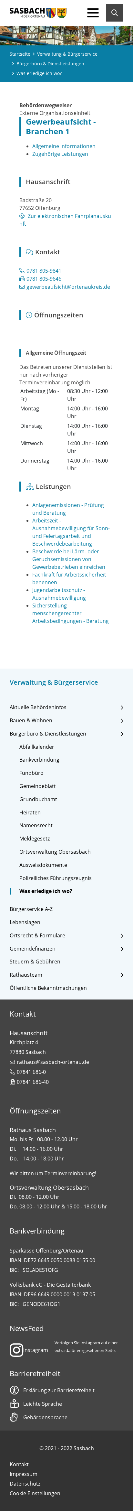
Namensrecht (36, 825)
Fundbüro (31, 773)
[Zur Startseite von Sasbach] (38, 13)
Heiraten (30, 812)
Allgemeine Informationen (64, 146)
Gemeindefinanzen (33, 948)
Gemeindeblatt (37, 786)
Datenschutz (25, 1483)
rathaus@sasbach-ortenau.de (53, 1061)
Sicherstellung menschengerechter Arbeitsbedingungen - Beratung (70, 613)
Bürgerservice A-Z (31, 909)
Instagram (35, 1350)
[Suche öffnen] (114, 13)
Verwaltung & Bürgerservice (67, 54)
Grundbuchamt (38, 799)
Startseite (20, 54)
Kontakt (19, 1464)
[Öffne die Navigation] (93, 13)
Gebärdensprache (45, 1417)
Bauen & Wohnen (31, 720)
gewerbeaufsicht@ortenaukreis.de (68, 286)
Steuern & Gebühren (35, 961)
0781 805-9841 (43, 270)
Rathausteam (26, 974)
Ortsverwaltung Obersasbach (55, 852)
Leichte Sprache (42, 1403)
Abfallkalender (36, 747)
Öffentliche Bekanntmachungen (48, 988)
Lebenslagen (25, 922)
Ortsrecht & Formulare (37, 935)
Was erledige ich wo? (45, 891)
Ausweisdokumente (43, 865)
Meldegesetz (34, 838)
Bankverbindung (39, 759)
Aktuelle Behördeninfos (38, 707)
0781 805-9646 (43, 278)
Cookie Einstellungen (35, 1493)
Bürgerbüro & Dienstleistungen (50, 64)
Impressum (23, 1474)
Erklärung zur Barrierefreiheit (59, 1390)
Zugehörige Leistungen (60, 153)
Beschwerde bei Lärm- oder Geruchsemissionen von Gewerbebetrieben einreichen (68, 559)
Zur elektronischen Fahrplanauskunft (65, 219)
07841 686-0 (31, 1071)
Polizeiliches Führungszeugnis (55, 878)
